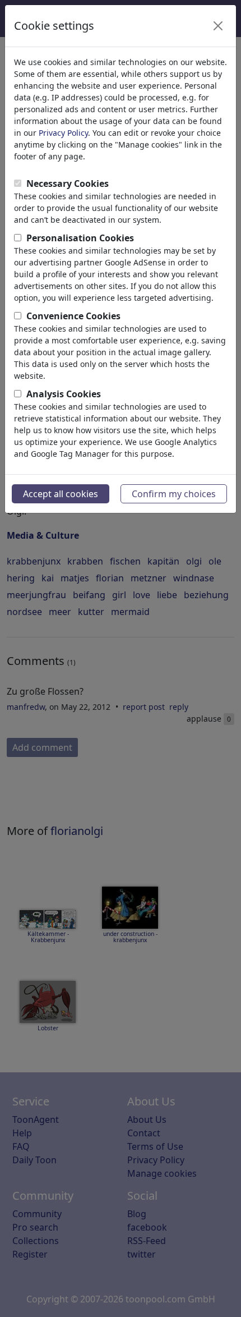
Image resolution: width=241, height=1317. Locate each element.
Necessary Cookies (67, 183)
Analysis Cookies (63, 394)
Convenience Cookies (73, 316)
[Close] (218, 26)
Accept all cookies (60, 494)
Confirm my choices (174, 494)
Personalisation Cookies (80, 238)
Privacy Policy (63, 132)
